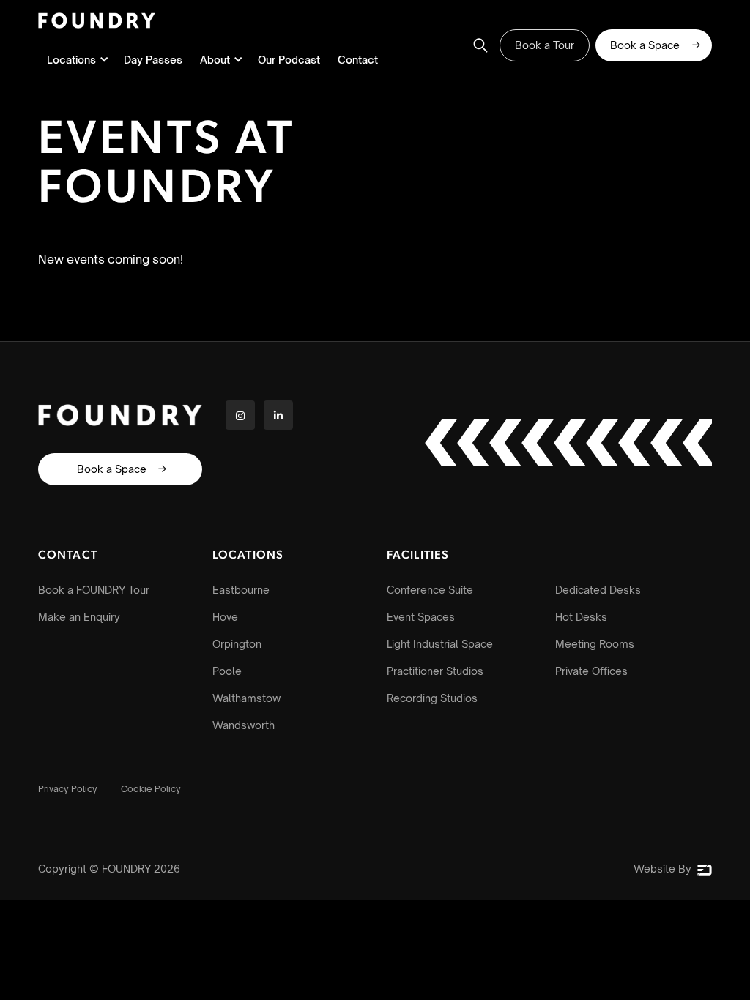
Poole (227, 671)
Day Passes (153, 59)
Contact (358, 59)
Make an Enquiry (79, 617)
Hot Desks (581, 617)
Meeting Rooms (594, 644)
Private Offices (591, 671)
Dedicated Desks (598, 589)
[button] (76, 59)
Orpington (236, 644)
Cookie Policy (151, 788)
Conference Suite (430, 589)
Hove (225, 617)
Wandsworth (243, 725)
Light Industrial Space (440, 644)
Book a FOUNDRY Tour (93, 589)
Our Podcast (289, 59)
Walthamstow (246, 698)
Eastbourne (241, 589)
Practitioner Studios (435, 671)
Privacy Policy (67, 788)
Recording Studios (432, 698)
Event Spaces (421, 617)
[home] (96, 20)
